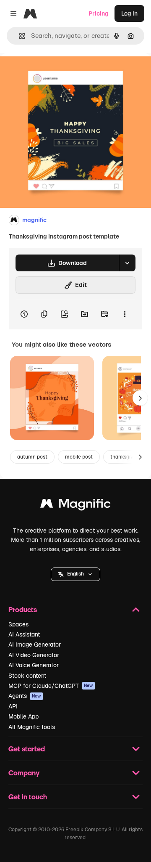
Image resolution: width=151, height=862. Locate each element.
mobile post (79, 457)
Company (23, 772)
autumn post (32, 457)
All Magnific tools (31, 727)
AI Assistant (24, 634)
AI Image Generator (34, 644)
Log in (129, 13)
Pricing (99, 13)
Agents (24, 696)
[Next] (140, 398)
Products (22, 609)
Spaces (18, 624)
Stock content (27, 675)
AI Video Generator (33, 655)
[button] (75, 574)
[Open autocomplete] (18, 36)
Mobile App (23, 716)
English (75, 573)
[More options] (124, 314)
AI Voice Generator (33, 665)
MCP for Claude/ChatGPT (50, 686)
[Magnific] (75, 505)
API (13, 706)
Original (53, 72)
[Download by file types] (127, 263)
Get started (26, 748)
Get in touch (27, 796)
